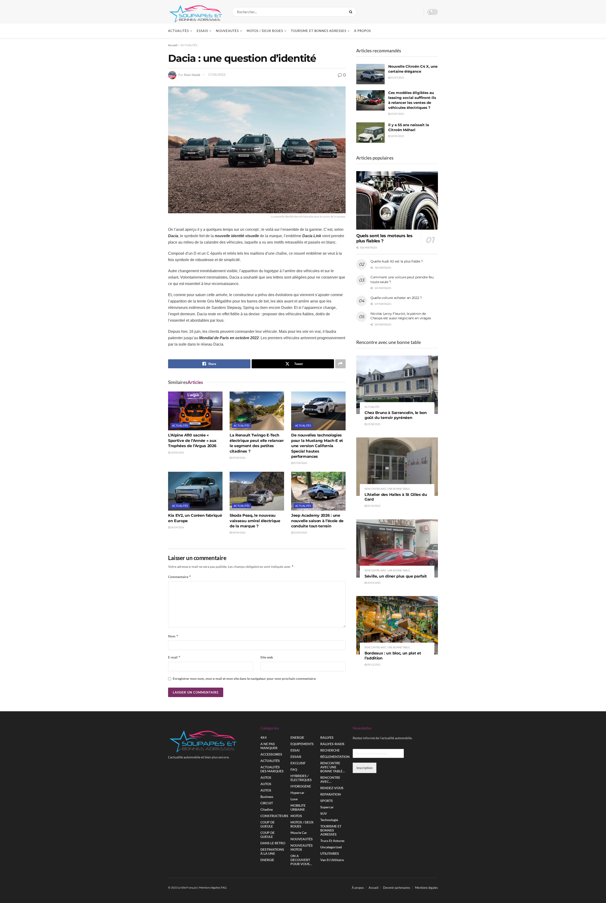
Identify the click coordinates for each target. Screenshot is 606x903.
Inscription (364, 768)
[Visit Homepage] (196, 11)
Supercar (327, 807)
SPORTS (326, 801)
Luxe (294, 799)
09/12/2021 (373, 664)
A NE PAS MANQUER (268, 746)
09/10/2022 (373, 505)
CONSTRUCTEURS (274, 816)
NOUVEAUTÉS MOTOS (301, 848)
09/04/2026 (238, 457)
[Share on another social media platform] (340, 363)
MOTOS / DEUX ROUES (265, 31)
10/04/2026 (177, 452)
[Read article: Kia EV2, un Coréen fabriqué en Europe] (195, 491)
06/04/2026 (177, 527)
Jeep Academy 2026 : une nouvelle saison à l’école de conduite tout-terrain (317, 520)
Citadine (266, 810)
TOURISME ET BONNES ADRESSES (318, 31)
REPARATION (330, 794)
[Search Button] (351, 12)
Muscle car (298, 833)
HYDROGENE (300, 786)
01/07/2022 (397, 77)
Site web (266, 657)
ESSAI (294, 750)
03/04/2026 (300, 532)
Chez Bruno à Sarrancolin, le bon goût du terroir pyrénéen (396, 415)
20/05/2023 (397, 136)
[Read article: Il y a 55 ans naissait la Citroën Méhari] (370, 132)
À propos (362, 31)
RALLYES (327, 738)
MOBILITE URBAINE (298, 808)
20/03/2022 (373, 582)
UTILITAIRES (329, 854)
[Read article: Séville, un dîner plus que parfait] (397, 548)
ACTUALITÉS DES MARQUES (272, 769)
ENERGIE (267, 860)
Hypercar (297, 793)
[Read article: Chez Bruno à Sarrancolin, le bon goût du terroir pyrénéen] (397, 385)
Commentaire (179, 576)
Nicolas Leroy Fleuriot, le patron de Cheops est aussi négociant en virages (400, 315)
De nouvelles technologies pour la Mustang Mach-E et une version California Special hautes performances (317, 446)
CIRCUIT (266, 803)
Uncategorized (331, 847)
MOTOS (296, 816)
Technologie (329, 820)
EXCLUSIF (298, 763)
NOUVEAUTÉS (227, 31)
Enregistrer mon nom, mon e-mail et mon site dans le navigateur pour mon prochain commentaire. (244, 678)
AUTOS (265, 778)
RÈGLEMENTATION (335, 757)
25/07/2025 (397, 113)
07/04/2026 (300, 462)
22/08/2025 (373, 424)
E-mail (174, 657)
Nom (173, 636)
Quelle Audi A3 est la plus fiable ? (396, 261)
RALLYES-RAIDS (332, 744)
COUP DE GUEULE (267, 824)
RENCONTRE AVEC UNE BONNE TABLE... (388, 488)
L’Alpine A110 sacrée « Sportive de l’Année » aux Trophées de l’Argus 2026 (192, 440)
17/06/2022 (217, 74)
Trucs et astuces (332, 841)
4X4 (263, 738)
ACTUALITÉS (178, 31)
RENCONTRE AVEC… (330, 780)
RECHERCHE (330, 750)
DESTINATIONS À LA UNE (272, 852)
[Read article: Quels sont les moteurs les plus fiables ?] (397, 200)
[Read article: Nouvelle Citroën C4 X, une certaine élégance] (370, 74)
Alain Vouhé (192, 74)
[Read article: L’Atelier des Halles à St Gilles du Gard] (397, 466)
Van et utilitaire (332, 860)
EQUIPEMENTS (302, 744)
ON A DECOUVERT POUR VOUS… (301, 860)
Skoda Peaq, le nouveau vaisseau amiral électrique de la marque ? (255, 520)
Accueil (172, 45)
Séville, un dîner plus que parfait (396, 576)
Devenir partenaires (396, 888)
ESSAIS (202, 31)
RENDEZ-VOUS (331, 788)
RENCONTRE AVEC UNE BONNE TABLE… (332, 767)
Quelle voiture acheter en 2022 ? (396, 298)
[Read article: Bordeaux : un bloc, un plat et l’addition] (397, 625)
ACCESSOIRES (271, 754)
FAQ (293, 770)
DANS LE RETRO (272, 843)
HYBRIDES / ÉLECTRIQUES (301, 778)
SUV (323, 814)
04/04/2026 (238, 532)
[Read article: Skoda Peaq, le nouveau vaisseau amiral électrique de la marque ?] (257, 491)
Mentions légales (426, 888)
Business (266, 797)
